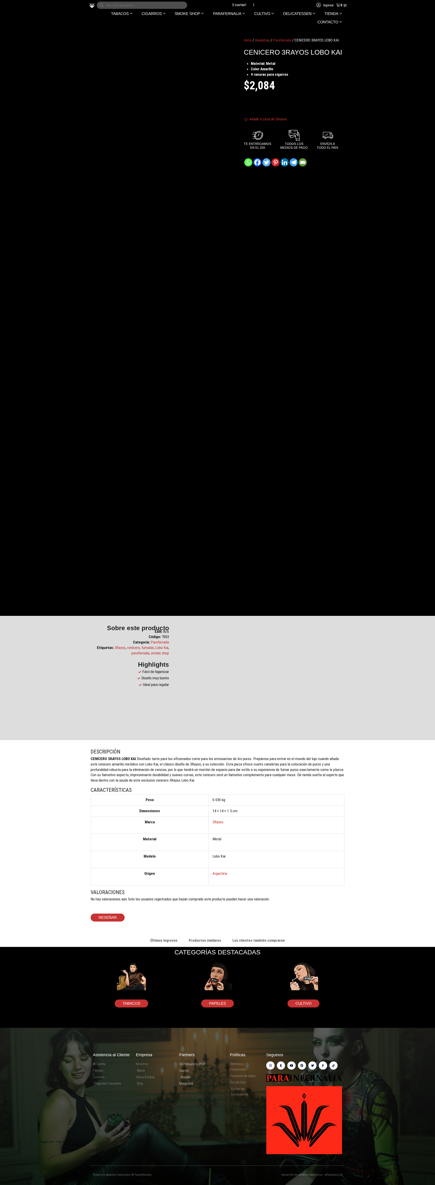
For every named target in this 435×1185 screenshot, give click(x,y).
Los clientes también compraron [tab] (258, 940)
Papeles (217, 1003)
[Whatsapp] (248, 162)
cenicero (133, 647)
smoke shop (160, 653)
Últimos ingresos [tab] (163, 940)
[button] (121, 14)
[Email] (303, 162)
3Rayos (120, 647)
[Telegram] (294, 162)
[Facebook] (257, 162)
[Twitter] (266, 162)
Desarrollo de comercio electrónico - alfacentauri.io (311, 1174)
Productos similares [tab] (205, 940)
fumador (147, 647)
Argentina (220, 873)
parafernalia (140, 653)
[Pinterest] (275, 162)
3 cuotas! (222, 4)
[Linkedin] (284, 162)
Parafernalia (282, 40)
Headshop (262, 40)
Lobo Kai (161, 647)
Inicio (248, 40)
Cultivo (303, 1003)
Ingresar (328, 5)
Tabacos (131, 1003)
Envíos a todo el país (251, 4)
